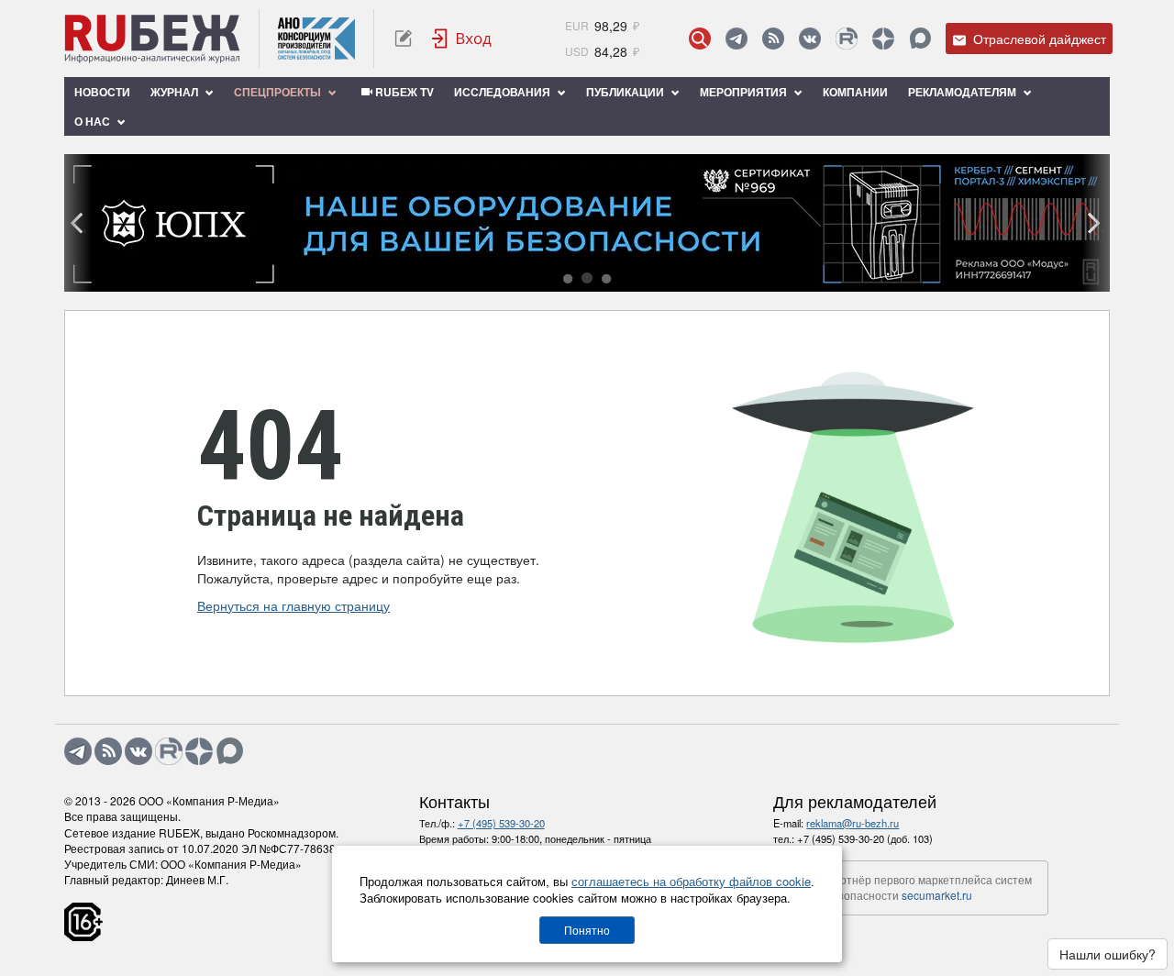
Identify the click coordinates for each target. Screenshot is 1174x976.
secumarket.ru (937, 895)
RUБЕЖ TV (403, 91)
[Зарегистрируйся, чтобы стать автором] (403, 39)
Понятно (587, 929)
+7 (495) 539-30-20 (501, 822)
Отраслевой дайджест (1037, 38)
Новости (102, 91)
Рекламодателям (963, 91)
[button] (567, 279)
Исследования (503, 91)
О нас (93, 121)
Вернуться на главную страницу (293, 605)
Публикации (626, 91)
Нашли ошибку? (1107, 954)
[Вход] (462, 39)
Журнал (175, 91)
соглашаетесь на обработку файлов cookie (691, 881)
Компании (855, 91)
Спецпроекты (279, 91)
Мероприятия (745, 91)
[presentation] (78, 223)
